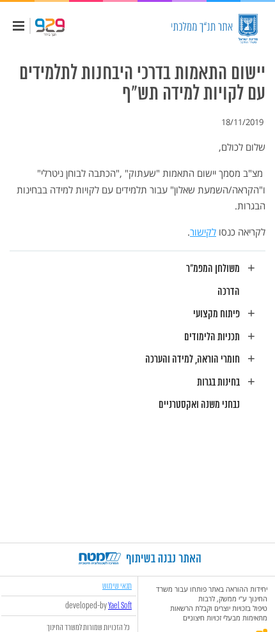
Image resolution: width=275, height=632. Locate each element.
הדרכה (228, 292)
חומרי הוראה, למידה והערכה (192, 360)
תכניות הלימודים (212, 337)
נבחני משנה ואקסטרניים (199, 405)
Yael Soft (120, 606)
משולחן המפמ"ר (213, 269)
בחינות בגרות (218, 383)
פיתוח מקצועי (216, 314)
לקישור (203, 231)
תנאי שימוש (117, 586)
